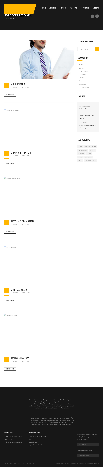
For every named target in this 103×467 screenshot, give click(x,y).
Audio (80, 146)
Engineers (82, 81)
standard (88, 160)
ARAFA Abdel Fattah (21, 152)
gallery (89, 153)
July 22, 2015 (25, 87)
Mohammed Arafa (20, 358)
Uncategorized (84, 87)
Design (81, 77)
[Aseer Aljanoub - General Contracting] (19, 16)
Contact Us (30, 463)
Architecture (83, 65)
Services (13, 463)
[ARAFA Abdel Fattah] (39, 128)
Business (87, 146)
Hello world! (83, 109)
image (80, 157)
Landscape (82, 84)
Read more (10, 95)
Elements (81, 153)
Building (81, 68)
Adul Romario (18, 84)
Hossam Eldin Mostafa (22, 221)
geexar (15, 87)
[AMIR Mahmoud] (39, 265)
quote (80, 160)
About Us (21, 463)
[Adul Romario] (39, 59)
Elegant (92, 150)
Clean (94, 146)
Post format (88, 157)
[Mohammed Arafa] (39, 333)
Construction (83, 71)
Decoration (82, 74)
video (94, 160)
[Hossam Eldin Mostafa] (39, 196)
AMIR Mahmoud (19, 289)
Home (6, 463)
